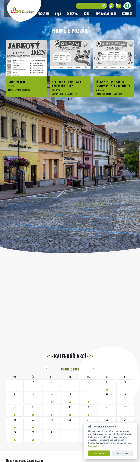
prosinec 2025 (70, 369)
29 (14, 436)
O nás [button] (57, 14)
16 (33, 410)
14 (125, 394)
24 (51, 419)
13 (107, 394)
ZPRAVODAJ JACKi (106, 14)
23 (33, 423)
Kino (86, 14)
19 (88, 410)
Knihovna (72, 14)
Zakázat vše (122, 453)
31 (51, 432)
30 (33, 436)
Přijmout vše (99, 453)
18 (70, 410)
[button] (68, 99)
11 (70, 398)
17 (51, 410)
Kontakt (127, 14)
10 (51, 398)
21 (125, 407)
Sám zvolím (93, 446)
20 (107, 407)
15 (14, 410)
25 (70, 419)
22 (14, 423)
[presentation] (4, 61)
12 (88, 398)
